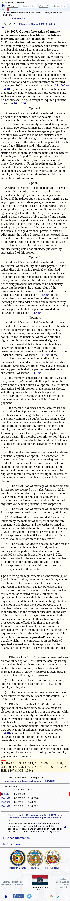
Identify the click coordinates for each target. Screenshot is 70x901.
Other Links (13, 844)
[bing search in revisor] (58, 897)
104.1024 (7, 733)
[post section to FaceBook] (18, 897)
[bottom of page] (3, 27)
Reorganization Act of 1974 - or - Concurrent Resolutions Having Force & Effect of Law (35, 818)
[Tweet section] (29, 897)
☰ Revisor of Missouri (14, 2)
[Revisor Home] (6, 897)
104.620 (43, 294)
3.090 (39, 823)
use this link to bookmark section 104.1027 (30, 781)
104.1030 (20, 103)
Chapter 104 (19, 18)
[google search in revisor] (51, 896)
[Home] (3, 5)
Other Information (18, 838)
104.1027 (6, 794)
